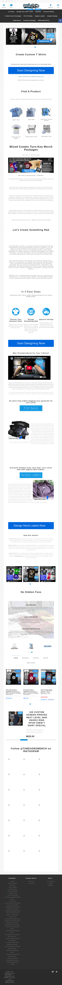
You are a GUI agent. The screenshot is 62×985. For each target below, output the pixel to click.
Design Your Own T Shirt (25, 10)
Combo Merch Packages (13, 16)
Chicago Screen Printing (12, 958)
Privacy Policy (13, 885)
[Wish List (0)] (6, 1)
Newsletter (50, 885)
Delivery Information (12, 883)
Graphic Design (52, 16)
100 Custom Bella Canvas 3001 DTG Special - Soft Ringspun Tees (46, 691)
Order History (32, 883)
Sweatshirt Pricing (13, 893)
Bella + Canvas (44, 694)
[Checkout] (11, 1)
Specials (38, 10)
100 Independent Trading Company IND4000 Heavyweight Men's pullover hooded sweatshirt (13, 692)
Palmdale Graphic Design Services (12, 910)
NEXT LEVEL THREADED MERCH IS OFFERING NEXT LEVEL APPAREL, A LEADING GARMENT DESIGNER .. (35, 731)
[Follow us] (56, 972)
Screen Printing (48, 11)
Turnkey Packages (29, 20)
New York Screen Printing (12, 962)
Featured (36, 658)
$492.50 (30, 736)
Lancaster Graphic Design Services (12, 918)
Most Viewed (31, 662)
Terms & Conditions (12, 887)
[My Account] (3, 1)
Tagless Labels (40, 16)
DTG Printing (28, 16)
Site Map (13, 964)
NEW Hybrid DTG (43, 20)
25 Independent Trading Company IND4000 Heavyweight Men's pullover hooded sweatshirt (30, 692)
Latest (16, 658)
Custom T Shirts (12, 916)
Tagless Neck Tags (13, 889)
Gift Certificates (50, 881)
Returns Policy (13, 901)
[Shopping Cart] (9, 1)
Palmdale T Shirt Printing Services (12, 920)
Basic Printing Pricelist (12, 891)
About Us (13, 881)
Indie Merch (17, 20)
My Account (31, 881)
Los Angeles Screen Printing (13, 960)
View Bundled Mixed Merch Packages (43, 220)
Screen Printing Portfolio (12, 895)
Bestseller (25, 658)
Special (45, 658)
